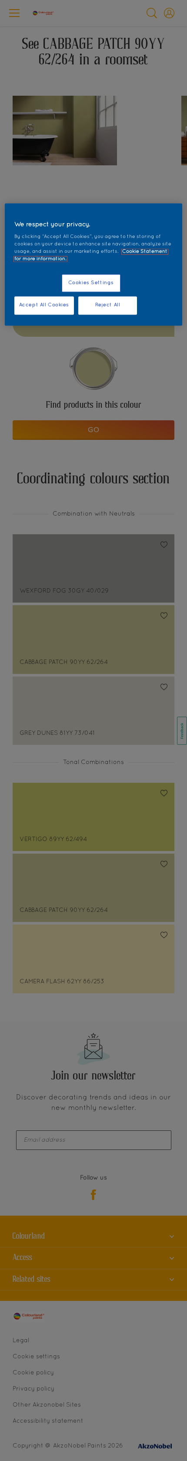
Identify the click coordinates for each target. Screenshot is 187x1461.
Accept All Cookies (44, 305)
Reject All (107, 305)
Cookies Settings (91, 283)
